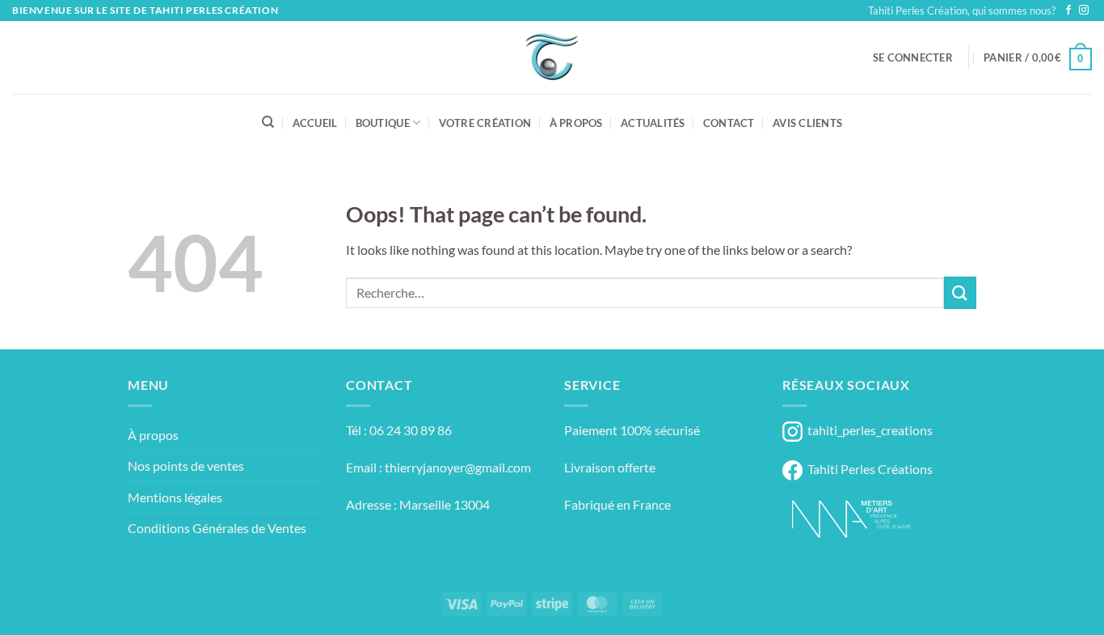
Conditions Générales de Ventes (217, 528)
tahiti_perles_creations (868, 430)
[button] (913, 57)
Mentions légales (175, 497)
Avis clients (807, 122)
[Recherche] (268, 122)
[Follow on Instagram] (1084, 10)
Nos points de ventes (186, 465)
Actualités (653, 122)
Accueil (315, 122)
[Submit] (960, 292)
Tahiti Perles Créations (868, 468)
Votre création (485, 122)
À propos (576, 122)
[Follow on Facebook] (1068, 10)
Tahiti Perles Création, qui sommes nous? (962, 10)
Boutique (383, 122)
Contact (729, 122)
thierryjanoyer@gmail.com (458, 467)
